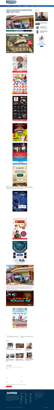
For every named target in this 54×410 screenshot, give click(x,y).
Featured (21, 393)
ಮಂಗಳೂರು (31, 393)
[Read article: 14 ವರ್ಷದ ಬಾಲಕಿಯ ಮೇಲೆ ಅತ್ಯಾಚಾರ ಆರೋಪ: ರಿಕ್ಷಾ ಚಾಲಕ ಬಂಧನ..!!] (29, 356)
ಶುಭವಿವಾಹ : (31, 400)
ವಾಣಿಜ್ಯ (30, 398)
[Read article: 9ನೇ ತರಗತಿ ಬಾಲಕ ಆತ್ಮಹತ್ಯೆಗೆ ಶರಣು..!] (10, 346)
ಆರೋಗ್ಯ (21, 397)
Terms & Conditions (46, 407)
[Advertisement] (34, 2)
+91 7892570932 (37, 395)
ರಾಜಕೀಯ (31, 394)
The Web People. (21, 407)
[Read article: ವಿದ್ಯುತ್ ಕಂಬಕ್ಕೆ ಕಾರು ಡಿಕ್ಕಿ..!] (20, 346)
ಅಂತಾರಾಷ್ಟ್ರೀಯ (22, 396)
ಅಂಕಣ (21, 395)
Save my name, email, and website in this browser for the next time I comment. (16, 384)
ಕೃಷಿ (20, 402)
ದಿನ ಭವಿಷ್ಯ (26, 394)
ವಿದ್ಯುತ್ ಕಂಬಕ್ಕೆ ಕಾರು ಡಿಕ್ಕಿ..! (18, 349)
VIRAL (21, 394)
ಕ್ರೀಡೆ (20, 403)
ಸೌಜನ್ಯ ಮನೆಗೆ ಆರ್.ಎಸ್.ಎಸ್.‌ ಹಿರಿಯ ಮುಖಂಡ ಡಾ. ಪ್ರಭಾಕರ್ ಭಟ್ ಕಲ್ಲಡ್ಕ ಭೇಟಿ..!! (10, 360)
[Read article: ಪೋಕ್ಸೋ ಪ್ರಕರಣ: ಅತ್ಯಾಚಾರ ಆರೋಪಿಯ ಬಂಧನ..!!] (29, 346)
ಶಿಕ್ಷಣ (30, 399)
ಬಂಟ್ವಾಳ (26, 400)
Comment (7, 368)
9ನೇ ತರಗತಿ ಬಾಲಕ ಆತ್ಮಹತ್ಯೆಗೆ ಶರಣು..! (10, 349)
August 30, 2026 (8, 350)
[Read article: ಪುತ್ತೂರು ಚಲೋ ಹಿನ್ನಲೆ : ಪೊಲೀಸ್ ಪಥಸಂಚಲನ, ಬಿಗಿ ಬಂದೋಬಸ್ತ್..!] (37, 23)
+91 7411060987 (41, 395)
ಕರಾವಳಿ (21, 401)
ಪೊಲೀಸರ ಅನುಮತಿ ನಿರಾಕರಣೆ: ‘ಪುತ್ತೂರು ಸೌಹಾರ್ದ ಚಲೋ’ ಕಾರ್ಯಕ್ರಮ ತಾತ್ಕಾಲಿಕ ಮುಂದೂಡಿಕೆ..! (44, 27)
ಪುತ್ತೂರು (26, 399)
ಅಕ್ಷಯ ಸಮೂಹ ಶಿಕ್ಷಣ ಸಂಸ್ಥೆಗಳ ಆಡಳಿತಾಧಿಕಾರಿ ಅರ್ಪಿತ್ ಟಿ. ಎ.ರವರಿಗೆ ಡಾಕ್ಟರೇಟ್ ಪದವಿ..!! (44, 31)
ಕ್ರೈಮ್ (25, 393)
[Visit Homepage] (11, 3)
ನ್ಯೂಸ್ (25, 398)
